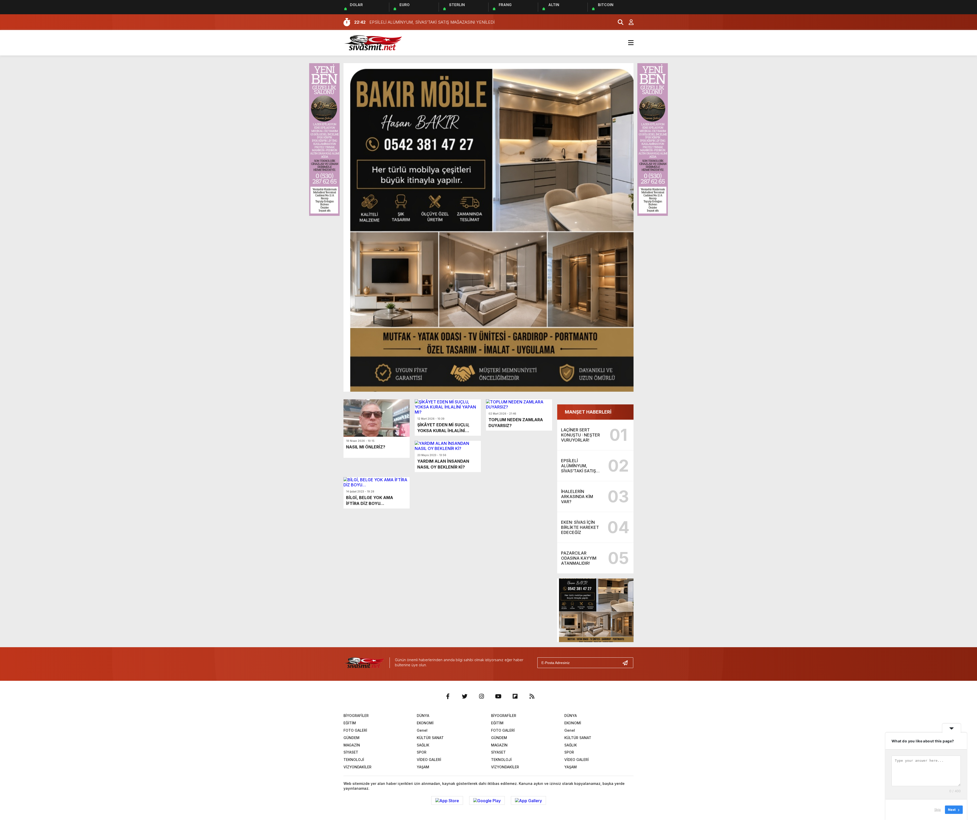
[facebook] (447, 696)
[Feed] (531, 696)
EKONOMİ (425, 723)
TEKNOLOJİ (353, 759)
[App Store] (447, 800)
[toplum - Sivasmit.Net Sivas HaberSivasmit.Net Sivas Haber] (372, 42)
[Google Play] (487, 800)
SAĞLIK (423, 745)
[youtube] (498, 696)
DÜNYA (423, 715)
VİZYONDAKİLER (357, 767)
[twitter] (464, 696)
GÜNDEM (351, 738)
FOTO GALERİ (355, 730)
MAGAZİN (351, 745)
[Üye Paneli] (628, 22)
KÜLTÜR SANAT (430, 738)
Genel (422, 730)
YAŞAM (423, 767)
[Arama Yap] (618, 22)
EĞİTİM (349, 723)
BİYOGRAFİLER (356, 715)
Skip (937, 810)
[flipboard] (515, 696)
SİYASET (350, 752)
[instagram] (481, 696)
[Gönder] (627, 662)
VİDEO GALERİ (429, 759)
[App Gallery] (528, 800)
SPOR (421, 752)
